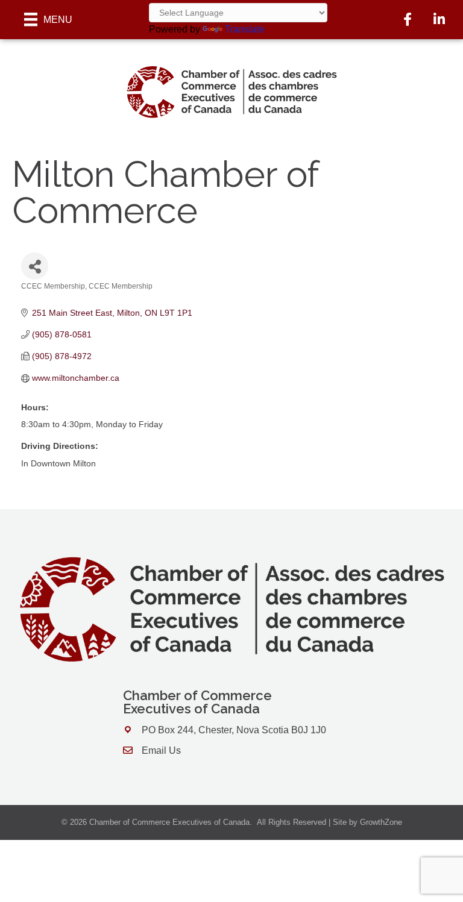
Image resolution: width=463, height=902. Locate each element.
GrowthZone (381, 822)
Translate (245, 29)
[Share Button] (34, 266)
